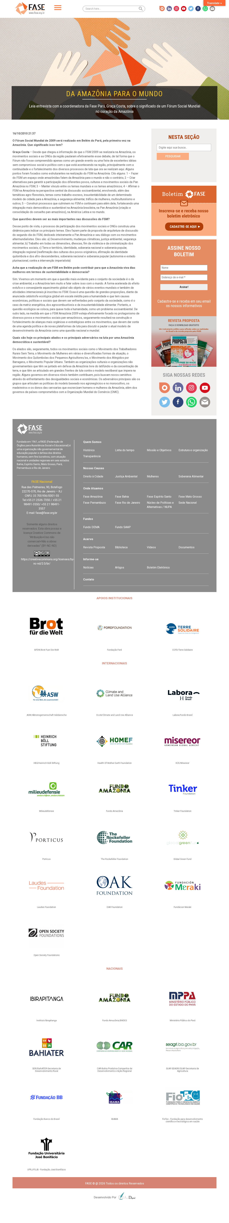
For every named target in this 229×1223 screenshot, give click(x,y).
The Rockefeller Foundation (114, 859)
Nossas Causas (93, 468)
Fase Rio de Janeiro (127, 502)
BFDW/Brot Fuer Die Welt (46, 650)
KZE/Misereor (182, 763)
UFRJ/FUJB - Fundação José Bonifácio (46, 1169)
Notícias (88, 567)
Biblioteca (121, 547)
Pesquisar (173, 156)
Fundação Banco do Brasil (46, 1119)
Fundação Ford (114, 650)
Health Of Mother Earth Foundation (115, 763)
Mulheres (153, 476)
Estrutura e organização (193, 450)
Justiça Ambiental (126, 476)
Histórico (89, 450)
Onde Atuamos (93, 488)
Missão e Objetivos (159, 450)
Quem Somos (92, 442)
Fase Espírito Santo (159, 496)
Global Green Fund (182, 859)
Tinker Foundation (182, 811)
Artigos (119, 567)
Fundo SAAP (123, 527)
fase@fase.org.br (46, 513)
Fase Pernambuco (94, 502)
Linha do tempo (124, 450)
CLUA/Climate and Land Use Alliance (114, 715)
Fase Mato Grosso (190, 496)
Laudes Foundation (46, 907)
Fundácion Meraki (182, 907)
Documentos (186, 547)
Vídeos (151, 547)
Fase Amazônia (93, 496)
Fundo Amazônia (114, 811)
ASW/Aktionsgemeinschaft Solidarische (47, 715)
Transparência (92, 456)
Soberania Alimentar (191, 476)
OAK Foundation (115, 907)
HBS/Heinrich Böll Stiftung (46, 763)
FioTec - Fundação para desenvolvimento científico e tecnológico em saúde (182, 1120)
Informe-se (91, 559)
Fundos (88, 519)
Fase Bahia (122, 496)
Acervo (88, 539)
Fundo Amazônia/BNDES (114, 1020)
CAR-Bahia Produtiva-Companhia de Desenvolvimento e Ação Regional (114, 1069)
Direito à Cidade (93, 476)
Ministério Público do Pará (182, 1020)
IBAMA (114, 1119)
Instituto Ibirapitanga (46, 1020)
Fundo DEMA (91, 527)
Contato (88, 579)
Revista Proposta (94, 547)
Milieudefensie (46, 811)
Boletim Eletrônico (158, 567)
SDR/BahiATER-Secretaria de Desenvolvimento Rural (46, 1069)
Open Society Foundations (47, 955)
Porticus (46, 859)
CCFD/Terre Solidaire (182, 650)
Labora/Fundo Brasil (183, 715)
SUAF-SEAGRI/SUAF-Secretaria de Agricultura (182, 1069)
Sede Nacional (188, 502)
